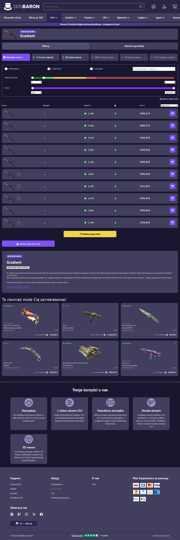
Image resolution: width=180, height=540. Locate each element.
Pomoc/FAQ (15, 484)
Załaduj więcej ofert (91, 234)
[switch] (7, 69)
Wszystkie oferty (12, 17)
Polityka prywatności (60, 497)
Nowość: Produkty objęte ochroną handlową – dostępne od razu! (90, 24)
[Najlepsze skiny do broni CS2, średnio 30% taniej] (8, 7)
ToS (52, 493)
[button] (153, 6)
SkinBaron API (16, 497)
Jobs (94, 484)
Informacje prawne (161, 535)
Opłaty (13, 488)
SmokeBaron (57, 484)
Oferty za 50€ (36, 17)
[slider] (32, 78)
